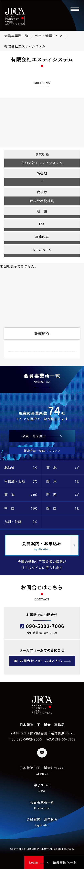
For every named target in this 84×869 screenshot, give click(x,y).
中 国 (21, 508)
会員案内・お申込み (42, 822)
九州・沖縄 (21, 521)
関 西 (64, 494)
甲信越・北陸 (21, 481)
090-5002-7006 (45, 625)
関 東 (64, 481)
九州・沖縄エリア (49, 35)
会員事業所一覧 (16, 35)
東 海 (21, 494)
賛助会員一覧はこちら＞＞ (42, 450)
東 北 (64, 467)
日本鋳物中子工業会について (42, 770)
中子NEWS (42, 787)
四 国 (64, 508)
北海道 (21, 467)
